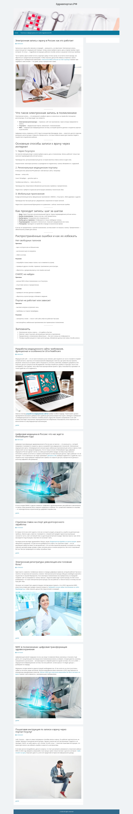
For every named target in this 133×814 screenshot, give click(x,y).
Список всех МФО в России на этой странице (55, 59)
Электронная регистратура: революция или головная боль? (43, 563)
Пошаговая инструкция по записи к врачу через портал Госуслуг (40, 730)
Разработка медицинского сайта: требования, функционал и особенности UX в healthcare (39, 350)
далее (17, 425)
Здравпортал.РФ (66, 4)
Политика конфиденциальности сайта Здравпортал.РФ (36, 33)
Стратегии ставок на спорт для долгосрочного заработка (39, 523)
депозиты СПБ (52, 455)
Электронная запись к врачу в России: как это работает (44, 40)
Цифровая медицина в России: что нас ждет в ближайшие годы (39, 435)
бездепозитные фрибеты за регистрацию (63, 541)
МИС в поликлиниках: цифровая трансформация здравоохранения (41, 648)
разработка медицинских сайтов (37, 414)
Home (16, 33)
